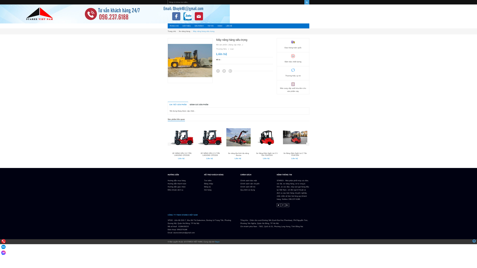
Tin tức (211, 26)
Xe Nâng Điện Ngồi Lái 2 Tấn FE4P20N (295, 154)
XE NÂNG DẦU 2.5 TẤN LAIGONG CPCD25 (210, 154)
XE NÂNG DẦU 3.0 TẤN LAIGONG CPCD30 (181, 154)
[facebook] (283, 205)
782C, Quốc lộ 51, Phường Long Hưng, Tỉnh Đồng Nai (281, 226)
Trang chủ (174, 26)
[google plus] (287, 205)
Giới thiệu (186, 26)
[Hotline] (3, 241)
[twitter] (278, 205)
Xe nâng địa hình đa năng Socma (238, 154)
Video (220, 26)
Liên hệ (229, 26)
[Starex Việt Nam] (238, 11)
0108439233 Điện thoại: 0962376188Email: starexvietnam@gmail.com (181, 229)
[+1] (230, 71)
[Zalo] (3, 247)
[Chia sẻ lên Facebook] (218, 71)
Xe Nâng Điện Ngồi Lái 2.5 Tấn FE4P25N (267, 154)
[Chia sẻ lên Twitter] (224, 71)
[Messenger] (3, 253)
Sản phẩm (199, 26)
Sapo (217, 242)
